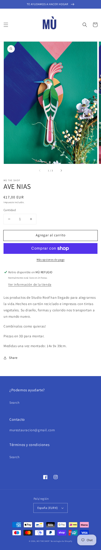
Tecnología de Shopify (61, 541)
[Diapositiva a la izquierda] (40, 170)
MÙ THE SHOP (43, 541)
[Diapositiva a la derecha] (61, 170)
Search (14, 402)
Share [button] (13, 358)
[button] (6, 25)
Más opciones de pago (51, 259)
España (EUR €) (47, 508)
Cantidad (10, 210)
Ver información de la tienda (29, 284)
